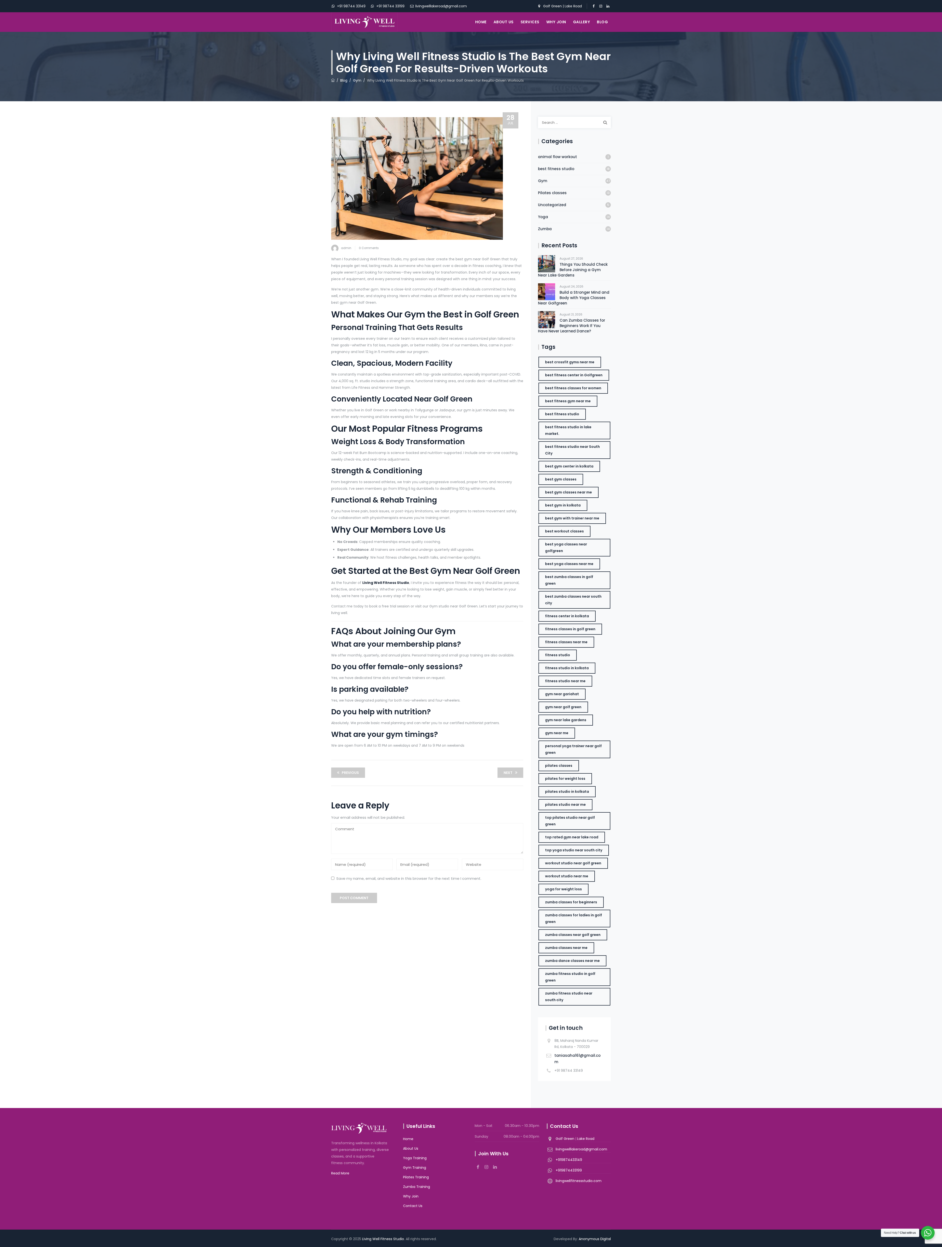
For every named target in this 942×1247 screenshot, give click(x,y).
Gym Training (414, 1167)
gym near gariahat (562, 694)
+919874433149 (569, 1159)
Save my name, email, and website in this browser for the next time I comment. (408, 878)
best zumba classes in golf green (569, 580)
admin (346, 248)
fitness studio (557, 655)
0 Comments (369, 248)
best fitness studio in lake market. (568, 430)
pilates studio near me (565, 804)
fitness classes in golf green (570, 629)
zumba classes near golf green (573, 934)
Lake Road (573, 6)
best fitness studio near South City (572, 450)
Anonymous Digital (595, 1238)
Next (508, 772)
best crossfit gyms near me (569, 362)
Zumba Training (416, 1186)
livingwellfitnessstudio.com (579, 1180)
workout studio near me (566, 876)
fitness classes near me (566, 642)
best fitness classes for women (573, 388)
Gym (542, 180)
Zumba (545, 228)
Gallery (581, 22)
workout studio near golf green (573, 863)
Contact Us (412, 1205)
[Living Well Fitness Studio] (364, 22)
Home (481, 22)
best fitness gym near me (568, 401)
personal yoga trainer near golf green (573, 749)
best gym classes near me (568, 492)
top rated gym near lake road (571, 837)
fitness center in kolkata (567, 616)
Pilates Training (416, 1177)
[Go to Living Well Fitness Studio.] (333, 80)
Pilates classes (552, 192)
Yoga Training (415, 1158)
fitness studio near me (565, 681)
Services (530, 22)
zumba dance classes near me (572, 960)
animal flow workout (557, 156)
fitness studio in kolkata (567, 668)
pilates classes (558, 765)
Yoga (543, 216)
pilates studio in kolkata (567, 791)
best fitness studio (556, 168)
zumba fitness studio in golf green (570, 977)
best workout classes (564, 531)
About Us (504, 22)
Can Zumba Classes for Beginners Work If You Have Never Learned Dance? (571, 326)
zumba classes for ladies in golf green (573, 918)
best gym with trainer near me (572, 518)
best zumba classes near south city (573, 599)
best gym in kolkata (563, 505)
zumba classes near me (566, 947)
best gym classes (560, 479)
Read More (340, 1173)
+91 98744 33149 (351, 6)
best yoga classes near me (569, 563)
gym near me (556, 733)
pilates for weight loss (565, 778)
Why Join (556, 22)
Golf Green (553, 6)
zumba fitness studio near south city (568, 996)
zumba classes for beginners (571, 902)
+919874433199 (569, 1170)
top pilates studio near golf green (570, 821)
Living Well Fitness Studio (383, 1238)
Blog (602, 22)
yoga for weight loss (563, 889)
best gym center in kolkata (569, 466)
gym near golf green (563, 707)
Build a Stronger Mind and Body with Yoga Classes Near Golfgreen (573, 298)
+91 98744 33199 (390, 6)
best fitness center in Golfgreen (573, 375)
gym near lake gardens (565, 720)
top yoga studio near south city (573, 850)
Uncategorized (552, 204)
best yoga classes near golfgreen (566, 547)
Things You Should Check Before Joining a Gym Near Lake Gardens (573, 270)
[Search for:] (574, 122)
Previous (350, 772)
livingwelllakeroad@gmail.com (440, 6)
